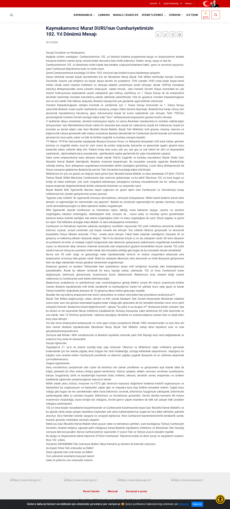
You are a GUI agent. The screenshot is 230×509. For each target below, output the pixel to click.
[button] (172, 34)
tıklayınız (184, 504)
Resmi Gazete (91, 491)
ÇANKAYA (104, 15)
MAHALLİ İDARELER (125, 15)
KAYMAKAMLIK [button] (83, 15)
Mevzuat (113, 491)
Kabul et (197, 504)
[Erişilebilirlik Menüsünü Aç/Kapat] (220, 499)
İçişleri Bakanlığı (171, 4)
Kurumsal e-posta (136, 491)
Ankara (188, 4)
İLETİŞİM (192, 15)
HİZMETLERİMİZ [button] (152, 15)
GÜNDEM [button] (174, 15)
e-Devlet (153, 4)
